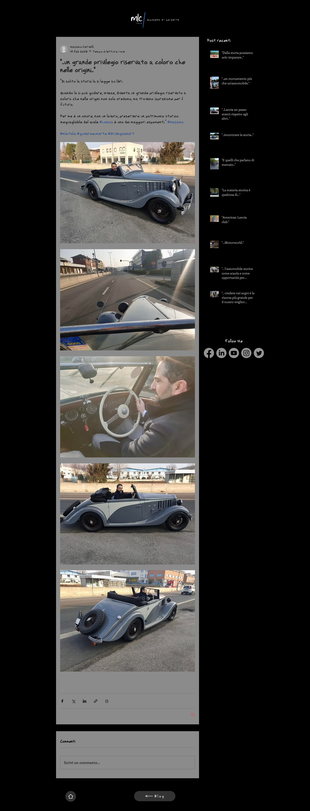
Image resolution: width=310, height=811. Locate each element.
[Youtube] (234, 353)
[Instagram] (246, 353)
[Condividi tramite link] (95, 701)
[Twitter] (259, 353)
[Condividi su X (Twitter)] (73, 701)
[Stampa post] (107, 701)
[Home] (70, 796)
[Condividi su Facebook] (62, 701)
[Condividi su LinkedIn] (84, 701)
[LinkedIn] (221, 353)
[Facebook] (209, 353)
